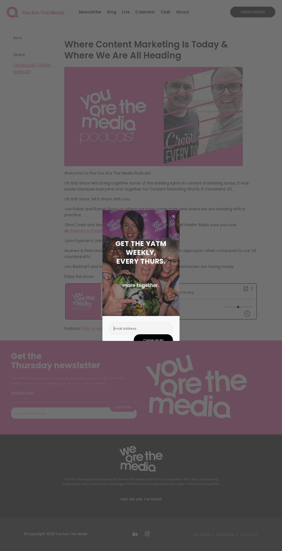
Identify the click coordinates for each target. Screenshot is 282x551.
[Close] (173, 216)
